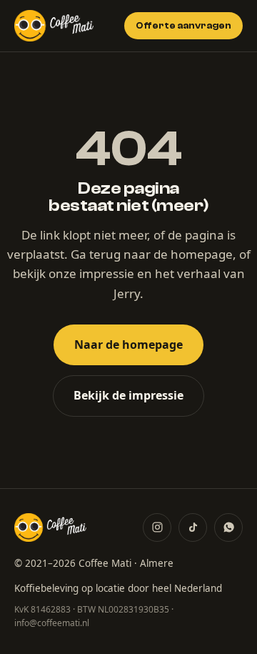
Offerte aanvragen (183, 25)
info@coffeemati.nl (51, 623)
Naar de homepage (128, 344)
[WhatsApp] (228, 527)
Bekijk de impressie (128, 395)
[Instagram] (157, 527)
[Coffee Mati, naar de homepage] (54, 25)
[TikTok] (192, 527)
